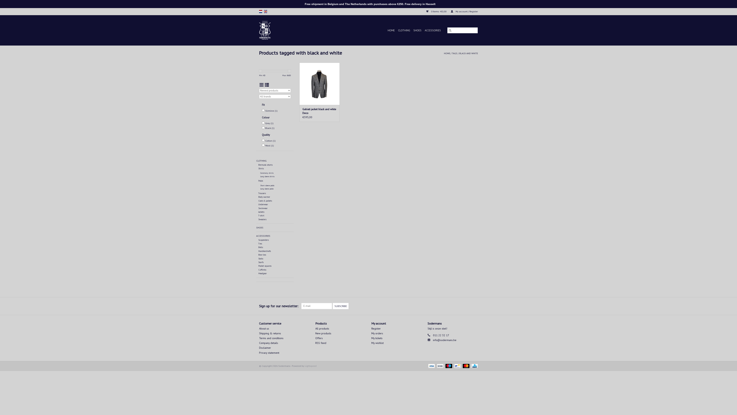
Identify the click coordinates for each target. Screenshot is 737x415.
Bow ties (262, 254)
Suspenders (263, 240)
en (265, 11)
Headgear (262, 273)
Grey (269, 123)
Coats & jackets (265, 200)
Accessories (433, 30)
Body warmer (264, 197)
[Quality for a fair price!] (271, 30)
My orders (377, 333)
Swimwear (263, 208)
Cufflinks (262, 269)
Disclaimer (265, 347)
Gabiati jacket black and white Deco (319, 111)
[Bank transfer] (439, 365)
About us (264, 328)
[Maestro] (448, 365)
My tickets (377, 338)
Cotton (270, 140)
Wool (269, 145)
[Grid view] (262, 85)
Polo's (260, 180)
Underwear (263, 204)
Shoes (417, 30)
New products (323, 333)
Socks (260, 258)
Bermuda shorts (265, 165)
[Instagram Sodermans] (475, 306)
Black (269, 128)
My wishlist (377, 343)
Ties (260, 243)
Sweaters (262, 219)
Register (376, 328)
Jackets (261, 212)
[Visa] (431, 365)
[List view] (267, 85)
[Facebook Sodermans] (468, 306)
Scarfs (261, 262)
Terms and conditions (271, 338)
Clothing (404, 30)
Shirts (261, 168)
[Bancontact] (457, 365)
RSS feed (320, 343)
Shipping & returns (270, 333)
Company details (268, 343)
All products (322, 328)
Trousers (262, 193)
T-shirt (261, 215)
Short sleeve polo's (267, 185)
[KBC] (474, 365)
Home (391, 30)
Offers (319, 338)
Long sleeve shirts (267, 176)
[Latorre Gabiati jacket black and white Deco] (319, 84)
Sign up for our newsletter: (278, 306)
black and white (468, 53)
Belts (260, 247)
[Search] (450, 30)
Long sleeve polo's (266, 189)
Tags (454, 53)
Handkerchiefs (264, 251)
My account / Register (466, 11)
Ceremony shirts (266, 173)
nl (260, 11)
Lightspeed (310, 365)
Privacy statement (269, 352)
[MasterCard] (465, 365)
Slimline (271, 110)
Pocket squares (264, 266)
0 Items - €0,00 (438, 11)
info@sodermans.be (444, 340)
